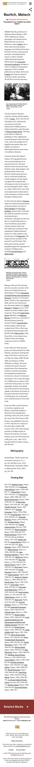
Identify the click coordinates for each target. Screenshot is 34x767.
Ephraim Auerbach (17, 662)
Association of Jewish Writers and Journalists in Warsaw (17, 295)
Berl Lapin (18, 567)
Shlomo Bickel (20, 647)
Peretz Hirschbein (21, 687)
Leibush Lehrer (10, 612)
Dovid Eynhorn (17, 251)
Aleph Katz (22, 672)
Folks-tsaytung (19, 333)
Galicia (20, 44)
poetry (12, 119)
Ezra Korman (9, 582)
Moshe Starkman (11, 534)
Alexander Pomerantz (18, 607)
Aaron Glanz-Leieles (18, 635)
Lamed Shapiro (16, 542)
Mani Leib (18, 599)
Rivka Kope (23, 494)
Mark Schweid (13, 549)
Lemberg (8, 74)
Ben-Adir (22, 559)
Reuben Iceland (13, 685)
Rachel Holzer (19, 627)
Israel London (23, 592)
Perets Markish (10, 208)
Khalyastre (21, 236)
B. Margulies (20, 502)
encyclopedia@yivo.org (22, 746)
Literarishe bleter (22, 323)
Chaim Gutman (13, 574)
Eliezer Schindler (20, 529)
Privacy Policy (20, 750)
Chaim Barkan (10, 597)
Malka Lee (19, 557)
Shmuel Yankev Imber (14, 131)
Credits (11, 750)
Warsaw (26, 201)
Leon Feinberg (10, 660)
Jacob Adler (15, 584)
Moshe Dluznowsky (12, 499)
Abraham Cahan (17, 484)
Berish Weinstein (14, 670)
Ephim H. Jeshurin (21, 577)
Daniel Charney (10, 564)
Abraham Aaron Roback (16, 655)
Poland (15, 308)
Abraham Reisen (13, 522)
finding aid (22, 539)
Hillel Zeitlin (9, 254)
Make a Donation (17, 741)
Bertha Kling (15, 492)
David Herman (16, 514)
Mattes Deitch (19, 614)
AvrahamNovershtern (18, 19)
